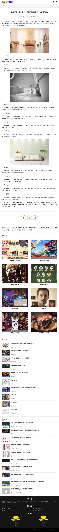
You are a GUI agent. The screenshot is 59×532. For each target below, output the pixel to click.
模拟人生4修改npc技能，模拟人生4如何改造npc (22, 343)
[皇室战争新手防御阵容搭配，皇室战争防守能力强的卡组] (6, 389)
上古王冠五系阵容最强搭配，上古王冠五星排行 (22, 422)
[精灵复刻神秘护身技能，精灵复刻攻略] (6, 447)
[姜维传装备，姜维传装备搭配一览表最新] (6, 454)
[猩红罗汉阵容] (6, 382)
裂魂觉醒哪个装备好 (44, 333)
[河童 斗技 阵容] (15, 297)
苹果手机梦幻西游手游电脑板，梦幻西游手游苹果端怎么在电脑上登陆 (27, 481)
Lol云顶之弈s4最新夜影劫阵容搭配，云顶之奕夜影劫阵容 (24, 459)
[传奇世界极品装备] (15, 273)
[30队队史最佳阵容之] (15, 322)
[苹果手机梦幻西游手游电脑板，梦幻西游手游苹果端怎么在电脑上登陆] (6, 483)
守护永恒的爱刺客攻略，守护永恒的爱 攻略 (21, 358)
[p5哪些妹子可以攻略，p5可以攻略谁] (6, 375)
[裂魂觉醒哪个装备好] (44, 322)
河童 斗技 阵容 (14, 308)
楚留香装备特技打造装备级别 (18, 365)
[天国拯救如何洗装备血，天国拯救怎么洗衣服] (6, 469)
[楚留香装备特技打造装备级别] (6, 367)
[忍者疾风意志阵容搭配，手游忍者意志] (6, 353)
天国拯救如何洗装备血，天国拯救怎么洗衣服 (21, 466)
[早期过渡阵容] (6, 404)
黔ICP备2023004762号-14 (37, 530)
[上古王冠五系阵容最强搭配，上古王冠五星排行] (6, 425)
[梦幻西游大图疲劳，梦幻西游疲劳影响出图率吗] (6, 491)
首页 (4, 6)
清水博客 (7, 2)
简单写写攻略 (14, 409)
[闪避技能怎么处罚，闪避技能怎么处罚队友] (6, 439)
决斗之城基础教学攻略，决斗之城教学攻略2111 (22, 474)
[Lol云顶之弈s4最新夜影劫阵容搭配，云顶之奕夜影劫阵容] (6, 461)
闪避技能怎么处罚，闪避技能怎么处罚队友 (21, 437)
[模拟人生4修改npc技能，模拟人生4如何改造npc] (6, 345)
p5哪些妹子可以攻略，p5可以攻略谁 (19, 372)
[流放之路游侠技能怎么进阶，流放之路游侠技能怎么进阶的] (6, 432)
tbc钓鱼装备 (14, 394)
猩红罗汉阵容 (14, 380)
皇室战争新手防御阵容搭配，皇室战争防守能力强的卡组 (24, 387)
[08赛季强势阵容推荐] (15, 249)
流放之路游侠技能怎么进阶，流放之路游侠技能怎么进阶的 (25, 430)
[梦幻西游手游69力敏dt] (44, 249)
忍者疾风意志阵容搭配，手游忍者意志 (20, 350)
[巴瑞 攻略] (44, 297)
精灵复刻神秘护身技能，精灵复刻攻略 (20, 444)
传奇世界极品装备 (15, 284)
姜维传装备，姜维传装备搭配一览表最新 (20, 452)
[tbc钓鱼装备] (6, 397)
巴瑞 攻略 (44, 308)
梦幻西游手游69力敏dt (43, 260)
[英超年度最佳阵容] (44, 273)
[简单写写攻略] (6, 411)
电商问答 (14, 347)
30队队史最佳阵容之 (15, 333)
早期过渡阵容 (14, 402)
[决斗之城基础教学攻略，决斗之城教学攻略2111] (6, 476)
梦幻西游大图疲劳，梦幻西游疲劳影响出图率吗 (22, 489)
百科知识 (8, 6)
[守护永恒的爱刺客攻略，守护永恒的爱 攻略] (6, 360)
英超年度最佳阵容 (44, 284)
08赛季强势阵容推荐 (15, 260)
